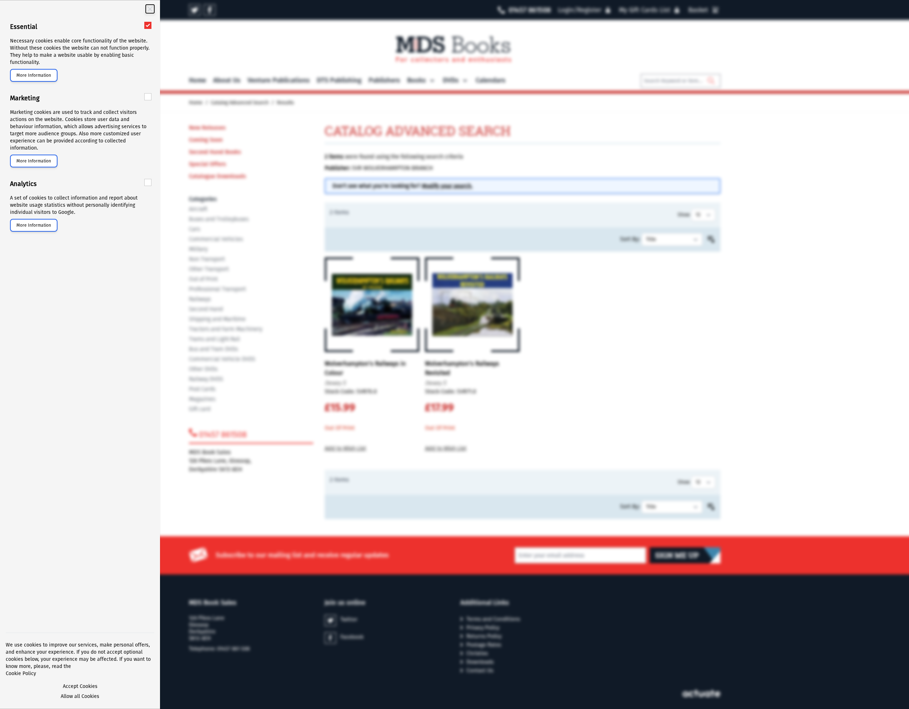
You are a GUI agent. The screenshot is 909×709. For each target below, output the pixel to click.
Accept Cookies (80, 686)
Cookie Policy (21, 673)
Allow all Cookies (80, 696)
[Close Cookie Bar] (150, 9)
